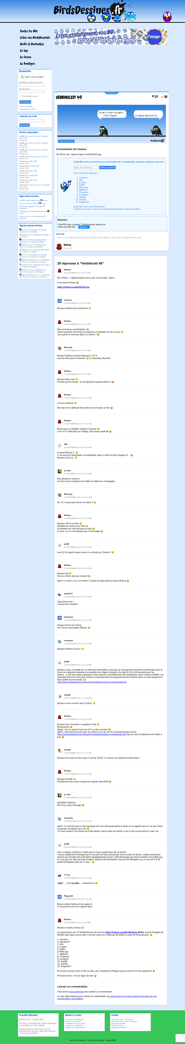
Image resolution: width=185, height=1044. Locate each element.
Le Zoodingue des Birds (39, 235)
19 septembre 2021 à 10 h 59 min (78, 597)
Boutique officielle (118, 1023)
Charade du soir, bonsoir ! (38, 157)
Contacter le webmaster (74, 1019)
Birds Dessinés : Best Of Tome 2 (124, 1021)
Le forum (25, 57)
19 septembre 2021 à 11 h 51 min (78, 753)
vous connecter (76, 992)
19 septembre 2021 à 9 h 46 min (77, 351)
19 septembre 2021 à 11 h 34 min (78, 719)
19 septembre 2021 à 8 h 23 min (77, 273)
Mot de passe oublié (27, 109)
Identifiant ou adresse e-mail (30, 82)
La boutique (27, 64)
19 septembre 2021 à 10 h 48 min (78, 447)
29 (156, 97)
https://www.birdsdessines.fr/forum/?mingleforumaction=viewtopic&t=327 (92, 734)
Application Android (118, 1028)
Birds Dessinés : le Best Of (122, 1019)
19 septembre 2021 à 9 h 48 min (77, 374)
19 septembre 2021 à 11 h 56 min (78, 774)
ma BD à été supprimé (28, 200)
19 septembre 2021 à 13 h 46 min (78, 847)
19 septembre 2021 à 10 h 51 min (78, 497)
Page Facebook (117, 1026)
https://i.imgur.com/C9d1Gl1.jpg (73, 287)
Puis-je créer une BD (27, 203)
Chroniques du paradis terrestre (31, 211)
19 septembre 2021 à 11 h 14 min (78, 665)
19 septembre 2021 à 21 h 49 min (78, 899)
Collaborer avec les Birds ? (76, 1023)
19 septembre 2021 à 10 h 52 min (78, 518)
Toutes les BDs (29, 31)
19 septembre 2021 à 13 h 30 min (78, 821)
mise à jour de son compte (29, 216)
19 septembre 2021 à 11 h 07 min (78, 644)
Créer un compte (25, 106)
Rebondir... (84, 227)
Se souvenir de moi (30, 96)
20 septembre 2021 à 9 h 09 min (77, 923)
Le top (24, 51)
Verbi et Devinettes (32, 44)
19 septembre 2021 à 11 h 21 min (78, 698)
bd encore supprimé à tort (29, 206)
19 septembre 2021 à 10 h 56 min (78, 568)
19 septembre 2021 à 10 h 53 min (78, 547)
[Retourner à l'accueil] (93, 21)
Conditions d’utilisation (74, 1026)
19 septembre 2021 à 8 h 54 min (77, 324)
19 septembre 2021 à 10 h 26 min (78, 398)
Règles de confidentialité (75, 1028)
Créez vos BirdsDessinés (35, 38)
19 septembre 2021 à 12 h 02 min (78, 798)
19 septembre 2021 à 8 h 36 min (77, 303)
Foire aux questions (73, 1021)
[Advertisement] (111, 67)
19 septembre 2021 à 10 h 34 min (78, 424)
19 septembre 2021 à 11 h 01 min (78, 620)
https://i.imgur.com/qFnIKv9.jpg (121, 932)
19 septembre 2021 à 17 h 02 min (78, 878)
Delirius (67, 245)
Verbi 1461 (33, 161)
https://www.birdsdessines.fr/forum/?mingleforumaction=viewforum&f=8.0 (92, 682)
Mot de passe (24, 89)
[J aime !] (162, 97)
